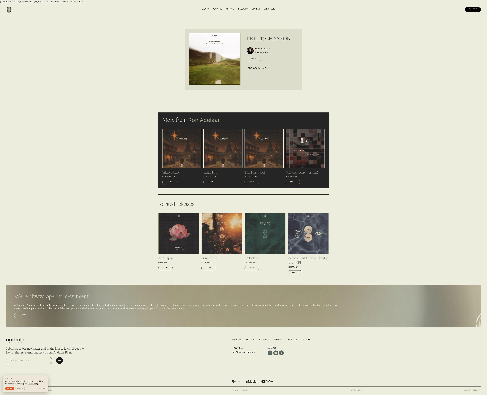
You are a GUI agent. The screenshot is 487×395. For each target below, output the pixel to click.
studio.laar (476, 390)
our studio (269, 9)
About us (217, 9)
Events (306, 340)
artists (230, 9)
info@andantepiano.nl (244, 351)
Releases (264, 340)
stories (256, 9)
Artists (250, 340)
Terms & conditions (240, 390)
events (205, 9)
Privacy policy (356, 390)
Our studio (292, 340)
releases (243, 9)
